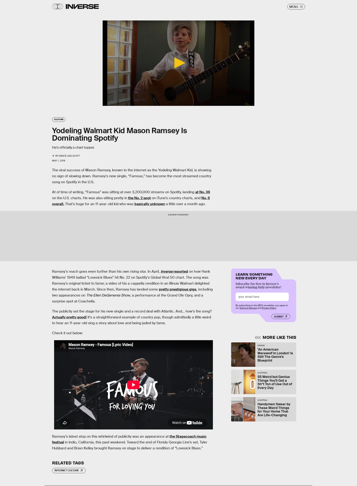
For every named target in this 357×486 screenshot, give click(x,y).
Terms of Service (248, 308)
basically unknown (149, 204)
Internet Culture (66, 470)
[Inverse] (82, 6)
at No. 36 (202, 192)
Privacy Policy (269, 308)
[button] (178, 63)
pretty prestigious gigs (177, 289)
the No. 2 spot (139, 198)
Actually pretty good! (69, 317)
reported (174, 271)
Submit (279, 316)
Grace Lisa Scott (69, 155)
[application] (178, 63)
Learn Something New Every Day (254, 276)
